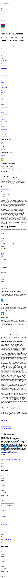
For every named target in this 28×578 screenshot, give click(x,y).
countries (3, 20)
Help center (10, 452)
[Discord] (3, 450)
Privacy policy (9, 459)
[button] (14, 462)
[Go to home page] (6, 2)
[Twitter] (1, 450)
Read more (16, 452)
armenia (2, 22)
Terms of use (3, 459)
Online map (3, 452)
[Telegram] (5, 450)
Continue (3, 253)
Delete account (16, 459)
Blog (7, 452)
